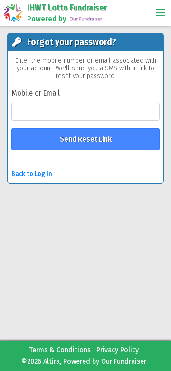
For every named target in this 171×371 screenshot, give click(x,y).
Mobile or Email (35, 93)
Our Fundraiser (123, 361)
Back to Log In (31, 174)
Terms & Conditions (60, 349)
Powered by (46, 18)
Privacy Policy (117, 349)
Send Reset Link (86, 139)
